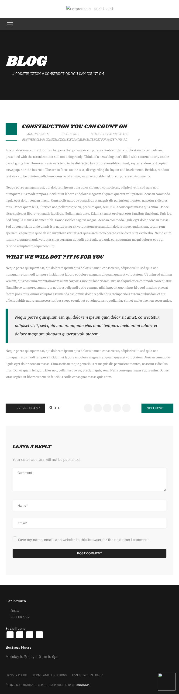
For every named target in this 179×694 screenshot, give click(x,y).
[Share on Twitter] (97, 408)
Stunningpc (81, 684)
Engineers (120, 133)
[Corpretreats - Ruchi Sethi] (89, 9)
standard (120, 139)
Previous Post (28, 408)
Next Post (155, 408)
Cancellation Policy (87, 675)
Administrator (37, 133)
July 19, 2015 (70, 133)
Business (28, 139)
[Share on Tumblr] (117, 408)
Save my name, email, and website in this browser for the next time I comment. (83, 540)
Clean (40, 139)
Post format (103, 139)
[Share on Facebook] (88, 408)
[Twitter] (39, 634)
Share (54, 407)
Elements (86, 139)
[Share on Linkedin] (107, 408)
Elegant (72, 139)
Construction (28, 74)
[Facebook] (10, 634)
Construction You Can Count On (74, 126)
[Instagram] (29, 634)
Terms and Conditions (50, 675)
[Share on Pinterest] (126, 408)
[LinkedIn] (19, 634)
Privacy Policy (17, 675)
